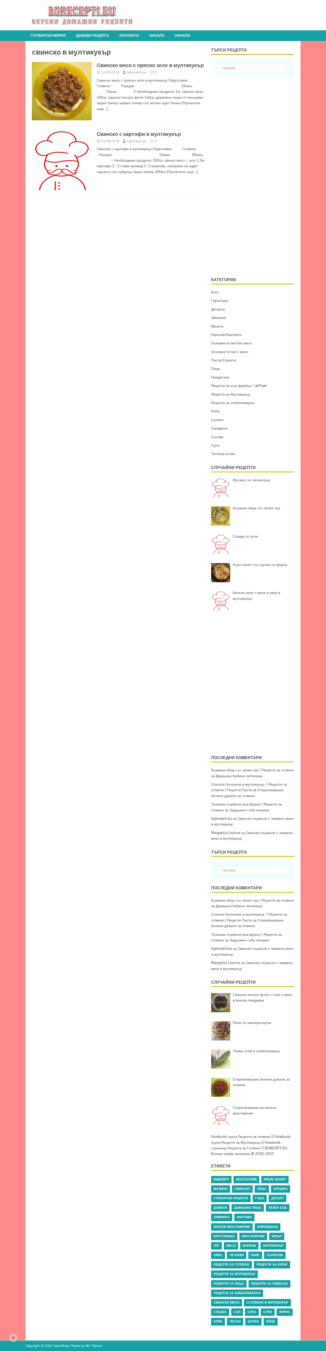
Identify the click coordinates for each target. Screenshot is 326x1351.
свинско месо (226, 1302)
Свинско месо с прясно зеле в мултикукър (150, 65)
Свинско (242, 1189)
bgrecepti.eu (137, 72)
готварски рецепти (231, 1198)
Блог (215, 292)
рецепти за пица (229, 1283)
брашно (281, 1189)
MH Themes (93, 1346)
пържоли (275, 1255)
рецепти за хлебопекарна (237, 1293)
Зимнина (218, 318)
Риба (215, 411)
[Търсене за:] (252, 68)
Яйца (261, 1189)
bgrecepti (221, 1179)
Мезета (217, 326)
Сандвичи (219, 428)
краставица (224, 1236)
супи (267, 1312)
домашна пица (247, 1208)
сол (237, 1312)
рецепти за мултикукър (234, 1274)
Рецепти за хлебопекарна (232, 403)
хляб (218, 1321)
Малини (220, 1189)
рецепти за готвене (231, 1264)
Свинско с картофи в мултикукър (139, 134)
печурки (236, 1255)
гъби (259, 1198)
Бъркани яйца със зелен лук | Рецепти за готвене (252, 770)
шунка (253, 1321)
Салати (217, 420)
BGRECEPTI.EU (276, 1148)
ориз (218, 1255)
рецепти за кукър (272, 1264)
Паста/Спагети (223, 360)
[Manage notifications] (13, 1338)
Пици (215, 369)
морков (249, 1246)
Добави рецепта (92, 35)
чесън (235, 1321)
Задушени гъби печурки (249, 810)
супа (252, 1312)
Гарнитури (219, 300)
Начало (157, 35)
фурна (284, 1312)
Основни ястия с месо (229, 352)
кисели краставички (232, 1227)
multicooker (246, 1179)
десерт (277, 1198)
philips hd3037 (275, 1179)
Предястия (220, 377)
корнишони (267, 1227)
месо (231, 1246)
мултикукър (273, 1246)
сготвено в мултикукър (267, 1302)
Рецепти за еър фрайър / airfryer (239, 386)
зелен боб (277, 1208)
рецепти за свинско (269, 1283)
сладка (220, 1312)
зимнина (222, 1217)
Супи (215, 445)
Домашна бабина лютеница (239, 776)
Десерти (218, 309)
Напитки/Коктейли (226, 335)
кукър (277, 1236)
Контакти (129, 35)
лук (216, 1246)
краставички (253, 1236)
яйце (270, 1321)
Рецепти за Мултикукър (230, 394)
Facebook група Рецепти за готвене (240, 1137)
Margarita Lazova (225, 833)
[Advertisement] (255, 176)
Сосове (217, 437)
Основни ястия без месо (231, 343)
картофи (244, 1217)
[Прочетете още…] (182, 172)
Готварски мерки (48, 35)
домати (220, 1208)
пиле (255, 1255)
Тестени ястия (223, 454)
